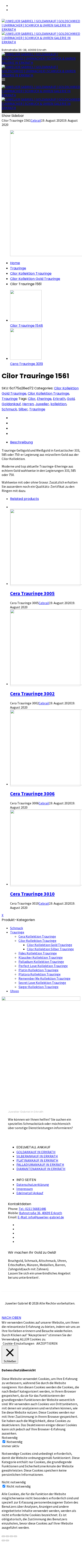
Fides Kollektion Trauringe (38, 953)
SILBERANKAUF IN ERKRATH (37, 1156)
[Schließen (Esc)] (3, 1536)
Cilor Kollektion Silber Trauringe (50, 949)
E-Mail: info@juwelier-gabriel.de (41, 1217)
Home (15, 263)
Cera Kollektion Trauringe (37, 936)
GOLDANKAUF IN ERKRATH (36, 1152)
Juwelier (42, 404)
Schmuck (9, 409)
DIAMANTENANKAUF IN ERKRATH (40, 1169)
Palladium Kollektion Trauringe (41, 961)
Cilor (32, 398)
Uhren (14, 991)
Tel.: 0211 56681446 (32, 1209)
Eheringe (44, 398)
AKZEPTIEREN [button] (47, 1343)
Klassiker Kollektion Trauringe (41, 957)
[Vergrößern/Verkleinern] (15, 1536)
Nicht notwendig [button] (14, 1482)
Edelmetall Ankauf (29, 1193)
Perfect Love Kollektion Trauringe (43, 966)
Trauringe (18, 268)
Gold (71, 398)
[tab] (45, 442)
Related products (24, 498)
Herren (28, 404)
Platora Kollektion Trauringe (40, 974)
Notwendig (14, 1442)
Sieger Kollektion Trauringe (38, 987)
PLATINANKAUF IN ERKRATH (37, 1160)
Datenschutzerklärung (32, 1184)
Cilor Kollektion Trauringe (31, 273)
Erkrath (59, 398)
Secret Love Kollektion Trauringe (42, 982)
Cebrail (36, 120)
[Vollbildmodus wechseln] (11, 1536)
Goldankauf (11, 404)
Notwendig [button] (10, 1437)
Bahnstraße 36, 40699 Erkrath (40, 1213)
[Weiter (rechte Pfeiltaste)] (7, 1540)
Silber (23, 409)
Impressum (24, 1189)
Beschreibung (21, 442)
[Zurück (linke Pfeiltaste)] (3, 1540)
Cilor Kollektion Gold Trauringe (35, 278)
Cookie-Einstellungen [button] (18, 1343)
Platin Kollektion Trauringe (38, 970)
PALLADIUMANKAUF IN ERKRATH (40, 1164)
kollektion (58, 404)
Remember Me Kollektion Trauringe (44, 978)
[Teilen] (7, 1536)
